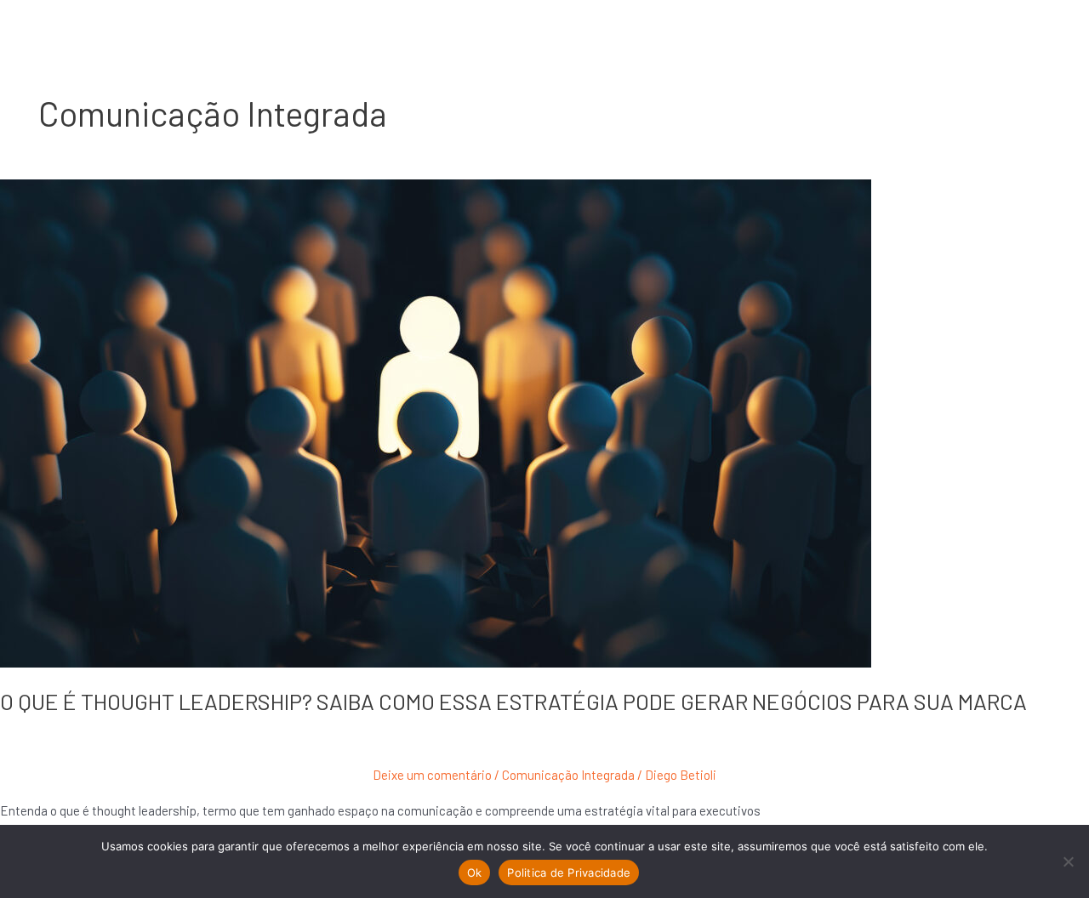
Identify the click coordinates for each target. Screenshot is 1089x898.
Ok (474, 872)
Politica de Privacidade (568, 872)
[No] (1067, 861)
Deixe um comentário (432, 774)
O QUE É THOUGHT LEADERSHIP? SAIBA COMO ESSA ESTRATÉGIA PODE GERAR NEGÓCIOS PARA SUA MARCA (517, 701)
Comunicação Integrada (568, 774)
